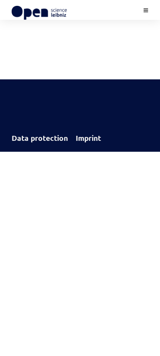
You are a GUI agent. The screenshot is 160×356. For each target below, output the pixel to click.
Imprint (88, 138)
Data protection (40, 138)
